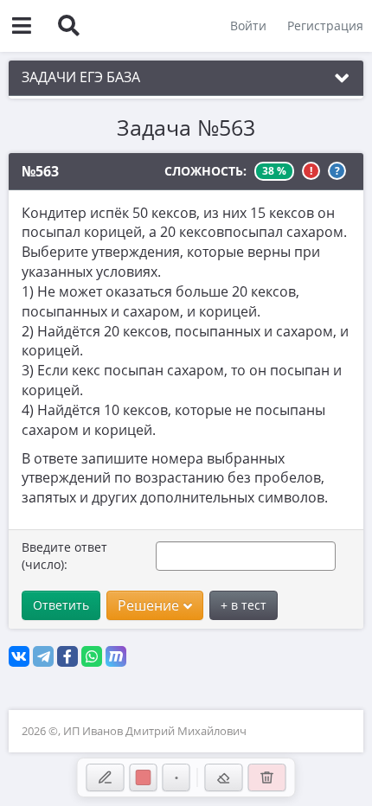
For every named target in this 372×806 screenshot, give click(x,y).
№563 (40, 171)
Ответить (61, 605)
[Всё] (267, 777)
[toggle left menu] (21, 26)
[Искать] (68, 26)
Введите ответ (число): (64, 556)
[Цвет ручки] (143, 777)
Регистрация (325, 25)
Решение (148, 605)
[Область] (224, 777)
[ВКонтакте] (19, 656)
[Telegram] (43, 656)
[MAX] (116, 656)
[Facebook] (67, 656)
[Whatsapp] (91, 656)
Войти (248, 25)
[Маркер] (106, 777)
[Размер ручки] (176, 777)
